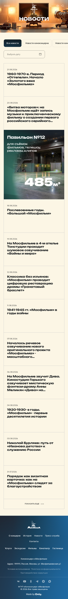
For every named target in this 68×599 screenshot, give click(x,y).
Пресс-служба (52, 535)
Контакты (34, 541)
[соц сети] (18, 581)
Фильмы (32, 548)
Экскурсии (20, 548)
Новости (38, 535)
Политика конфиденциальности (45, 569)
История (27, 535)
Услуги (8, 548)
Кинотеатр (44, 548)
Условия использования (19, 569)
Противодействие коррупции (34, 573)
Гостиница (57, 548)
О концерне (14, 535)
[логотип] (34, 5)
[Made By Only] (34, 594)
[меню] (7, 5)
